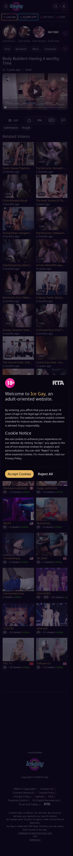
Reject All (45, 474)
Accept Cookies (19, 474)
